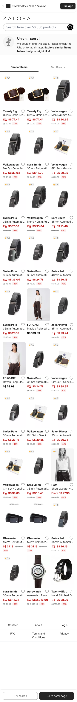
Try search (20, 695)
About (38, 625)
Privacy (64, 633)
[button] (38, 6)
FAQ (12, 633)
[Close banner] (3, 6)
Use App (68, 6)
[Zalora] (38, 18)
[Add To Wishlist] (23, 111)
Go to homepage (57, 695)
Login (64, 625)
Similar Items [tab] (19, 67)
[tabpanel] (38, 341)
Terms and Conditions (38, 635)
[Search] (70, 27)
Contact (13, 625)
